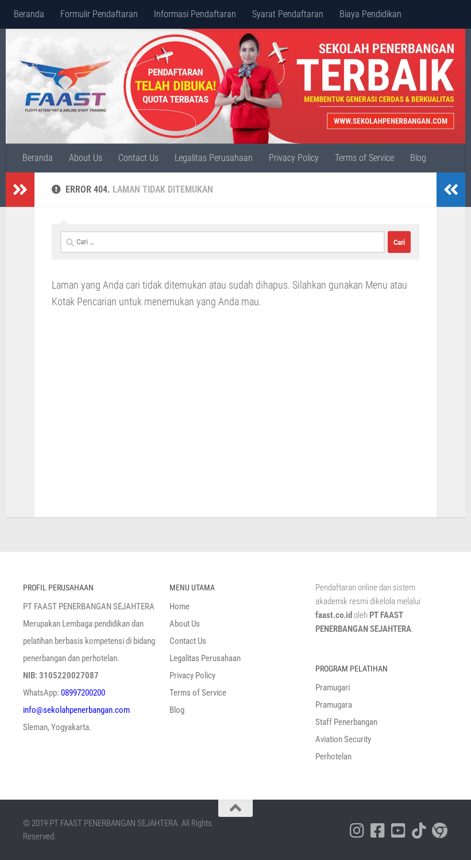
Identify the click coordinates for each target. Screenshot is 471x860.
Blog (418, 157)
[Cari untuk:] (222, 242)
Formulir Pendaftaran (99, 14)
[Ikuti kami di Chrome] (440, 831)
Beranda (29, 14)
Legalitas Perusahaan (214, 157)
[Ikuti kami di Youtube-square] (399, 831)
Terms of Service (364, 157)
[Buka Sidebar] (20, 189)
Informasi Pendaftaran (195, 14)
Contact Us (138, 157)
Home (179, 606)
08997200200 (83, 693)
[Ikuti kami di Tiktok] (419, 831)
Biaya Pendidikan (370, 14)
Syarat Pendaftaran (287, 14)
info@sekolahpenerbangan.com (76, 710)
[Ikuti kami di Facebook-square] (378, 831)
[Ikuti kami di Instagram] (357, 831)
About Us (85, 157)
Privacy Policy (294, 157)
